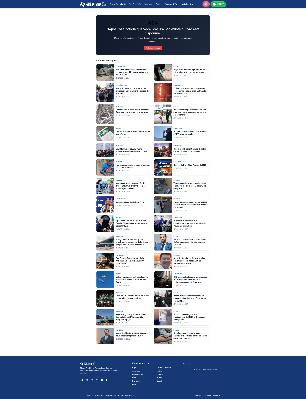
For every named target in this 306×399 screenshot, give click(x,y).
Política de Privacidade (212, 395)
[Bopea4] (93, 4)
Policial (159, 371)
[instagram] (92, 380)
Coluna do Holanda (164, 368)
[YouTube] (102, 380)
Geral (134, 384)
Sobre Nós (197, 395)
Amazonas (136, 371)
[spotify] (107, 380)
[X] (87, 380)
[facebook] (82, 380)
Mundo (159, 378)
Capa (134, 368)
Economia (135, 381)
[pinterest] (97, 380)
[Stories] (206, 4)
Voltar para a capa (153, 48)
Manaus (160, 374)
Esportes (160, 381)
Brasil (134, 378)
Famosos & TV (137, 374)
